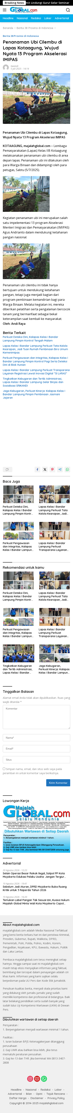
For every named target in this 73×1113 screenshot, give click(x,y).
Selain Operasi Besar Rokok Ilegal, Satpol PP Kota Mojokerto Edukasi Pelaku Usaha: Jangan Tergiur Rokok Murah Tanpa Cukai (34, 875)
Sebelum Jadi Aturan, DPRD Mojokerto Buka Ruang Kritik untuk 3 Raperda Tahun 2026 (35, 888)
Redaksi (46, 1089)
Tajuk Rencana (55, 1094)
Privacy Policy (56, 1098)
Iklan (29, 1094)
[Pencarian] (68, 10)
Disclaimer (37, 1098)
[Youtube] (37, 1079)
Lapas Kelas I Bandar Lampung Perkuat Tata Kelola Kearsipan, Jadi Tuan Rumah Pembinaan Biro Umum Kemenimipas (35, 349)
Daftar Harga (17, 1098)
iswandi (14, 66)
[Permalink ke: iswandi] (6, 67)
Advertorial (15, 1094)
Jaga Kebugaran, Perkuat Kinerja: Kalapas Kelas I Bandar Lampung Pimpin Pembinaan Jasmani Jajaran (34, 394)
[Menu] (5, 10)
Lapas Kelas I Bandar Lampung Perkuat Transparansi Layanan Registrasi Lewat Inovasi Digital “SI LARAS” (36, 371)
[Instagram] (30, 1079)
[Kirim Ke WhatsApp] (67, 469)
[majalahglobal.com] (23, 10)
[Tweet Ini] (45, 469)
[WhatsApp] (44, 1079)
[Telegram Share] (60, 469)
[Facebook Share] (37, 469)
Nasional (31, 1089)
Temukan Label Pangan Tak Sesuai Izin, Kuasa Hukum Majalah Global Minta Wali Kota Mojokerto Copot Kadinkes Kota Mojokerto (36, 901)
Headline (16, 1089)
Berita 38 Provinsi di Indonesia (21, 36)
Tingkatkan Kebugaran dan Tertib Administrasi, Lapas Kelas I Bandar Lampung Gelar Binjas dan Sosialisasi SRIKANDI (33, 382)
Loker (58, 1089)
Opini (39, 1094)
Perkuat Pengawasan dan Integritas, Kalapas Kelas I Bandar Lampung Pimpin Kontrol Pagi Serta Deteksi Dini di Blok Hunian (35, 361)
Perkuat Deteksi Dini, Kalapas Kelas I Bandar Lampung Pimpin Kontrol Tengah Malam (30, 338)
